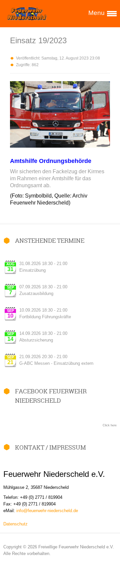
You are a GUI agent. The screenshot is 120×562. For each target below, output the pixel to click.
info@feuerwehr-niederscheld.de (47, 510)
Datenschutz (15, 523)
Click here (110, 425)
